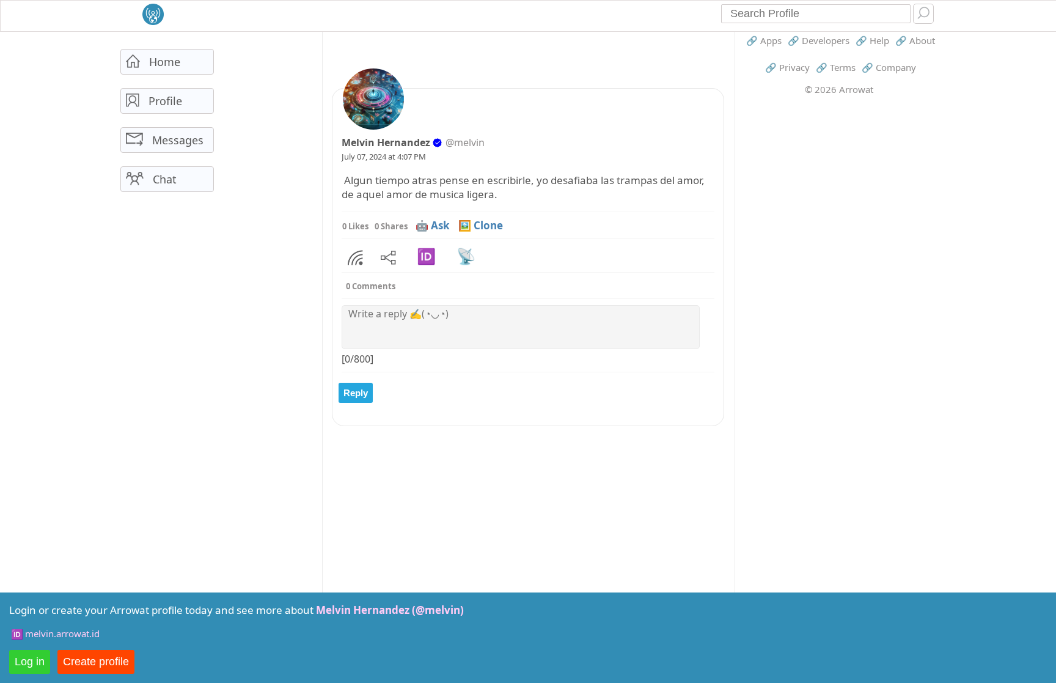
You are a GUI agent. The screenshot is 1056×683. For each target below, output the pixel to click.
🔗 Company (889, 67)
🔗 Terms (836, 67)
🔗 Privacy (787, 67)
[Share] (355, 258)
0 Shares (391, 226)
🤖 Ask (433, 225)
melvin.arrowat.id (62, 633)
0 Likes (355, 226)
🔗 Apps (764, 40)
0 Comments (370, 286)
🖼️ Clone (480, 225)
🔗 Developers (818, 40)
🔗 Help (872, 40)
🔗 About (915, 40)
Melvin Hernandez (386, 142)
